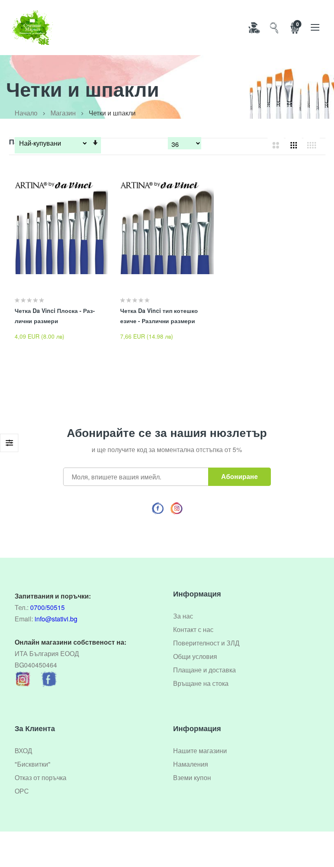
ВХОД (23, 750)
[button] (108, 184)
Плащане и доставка (204, 669)
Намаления (190, 764)
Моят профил (254, 27)
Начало (26, 113)
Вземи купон (192, 777)
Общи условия (195, 656)
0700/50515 (47, 607)
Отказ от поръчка (40, 777)
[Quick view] (108, 204)
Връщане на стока (201, 683)
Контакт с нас (193, 629)
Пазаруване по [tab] (9, 443)
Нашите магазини (200, 750)
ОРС (22, 791)
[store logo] (32, 27)
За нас (183, 616)
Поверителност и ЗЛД (206, 642)
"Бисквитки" (33, 764)
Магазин (63, 113)
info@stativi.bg (56, 618)
